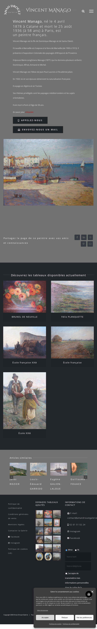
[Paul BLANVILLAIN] (48, 539)
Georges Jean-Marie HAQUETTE (78, 484)
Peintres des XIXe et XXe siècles (58, 484)
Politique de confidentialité (71, 624)
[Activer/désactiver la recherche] (83, 11)
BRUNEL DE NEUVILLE (25, 316)
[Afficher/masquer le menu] (91, 11)
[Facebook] (77, 237)
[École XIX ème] (57, 531)
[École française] (72, 342)
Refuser (65, 618)
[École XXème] (39, 514)
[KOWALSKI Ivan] (39, 522)
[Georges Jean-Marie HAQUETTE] (79, 469)
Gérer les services (42, 610)
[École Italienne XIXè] (39, 556)
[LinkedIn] (84, 237)
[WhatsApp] (90, 237)
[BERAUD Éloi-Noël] (57, 548)
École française (72, 362)
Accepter (45, 618)
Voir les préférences (84, 618)
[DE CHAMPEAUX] (57, 522)
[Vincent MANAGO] (48, 172)
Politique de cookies (55, 624)
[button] (92, 592)
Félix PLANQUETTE (72, 316)
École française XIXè (24, 362)
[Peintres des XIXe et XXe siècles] (58, 469)
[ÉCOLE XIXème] (57, 514)
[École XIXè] (24, 400)
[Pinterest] (83, 244)
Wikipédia (29, 112)
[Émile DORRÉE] (18, 469)
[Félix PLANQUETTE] (72, 297)
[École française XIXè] (24, 342)
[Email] (90, 244)
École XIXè (24, 433)
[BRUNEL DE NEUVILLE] (24, 297)
